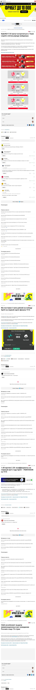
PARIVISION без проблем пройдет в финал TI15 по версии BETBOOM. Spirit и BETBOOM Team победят (17, 562)
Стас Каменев (6, 195)
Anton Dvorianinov (7, 184)
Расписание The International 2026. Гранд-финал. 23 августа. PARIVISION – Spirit (13, 248)
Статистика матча (17, 25)
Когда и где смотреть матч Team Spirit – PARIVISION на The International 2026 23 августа (15, 282)
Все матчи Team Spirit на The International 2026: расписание (10, 275)
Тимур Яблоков (7, 148)
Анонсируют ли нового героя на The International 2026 (9, 263)
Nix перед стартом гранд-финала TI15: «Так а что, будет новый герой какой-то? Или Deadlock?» (16, 230)
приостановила (14, 655)
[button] (34, 170)
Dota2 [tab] (3, 20)
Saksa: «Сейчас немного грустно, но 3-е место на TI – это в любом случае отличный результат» (16, 255)
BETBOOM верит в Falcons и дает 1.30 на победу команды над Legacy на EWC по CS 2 (14, 462)
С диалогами (32, 156)
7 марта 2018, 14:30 (6, 171)
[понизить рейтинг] (34, 174)
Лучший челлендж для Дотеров (9, 392)
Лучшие (7, 156)
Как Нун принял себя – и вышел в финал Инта (9, 346)
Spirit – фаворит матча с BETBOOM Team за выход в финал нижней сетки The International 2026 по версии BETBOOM (17, 420)
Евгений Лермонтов (7, 170)
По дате (2, 156)
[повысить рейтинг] (30, 174)
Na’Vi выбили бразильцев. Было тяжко (7, 52)
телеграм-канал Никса (7, 375)
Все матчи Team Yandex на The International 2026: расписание (10, 279)
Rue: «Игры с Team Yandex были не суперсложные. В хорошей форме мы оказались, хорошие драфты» (17, 251)
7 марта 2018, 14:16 (6, 178)
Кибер (2, 29)
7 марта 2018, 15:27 (6, 196)
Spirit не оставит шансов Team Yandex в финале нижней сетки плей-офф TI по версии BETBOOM (16, 415)
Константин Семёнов (8, 523)
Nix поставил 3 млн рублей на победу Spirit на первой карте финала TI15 (12, 577)
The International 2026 (4, 341)
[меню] (34, 4)
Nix (5, 335)
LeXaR (5, 202)
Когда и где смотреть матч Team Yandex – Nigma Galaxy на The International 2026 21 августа (15, 300)
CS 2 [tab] (0, 20)
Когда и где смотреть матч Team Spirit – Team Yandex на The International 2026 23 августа (15, 286)
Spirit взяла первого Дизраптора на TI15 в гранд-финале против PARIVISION (13, 234)
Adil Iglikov (6, 177)
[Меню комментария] (34, 170)
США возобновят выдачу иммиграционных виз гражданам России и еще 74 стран (14, 237)
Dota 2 (3, 29)
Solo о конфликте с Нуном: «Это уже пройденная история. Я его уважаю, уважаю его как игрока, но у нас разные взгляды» (17, 259)
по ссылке (16, 342)
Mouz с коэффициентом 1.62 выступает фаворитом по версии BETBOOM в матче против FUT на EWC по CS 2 (18, 459)
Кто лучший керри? (6, 132)
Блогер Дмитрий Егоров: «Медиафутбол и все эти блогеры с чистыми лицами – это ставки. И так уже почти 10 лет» (18, 475)
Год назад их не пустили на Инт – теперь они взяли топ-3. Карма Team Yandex (14, 344)
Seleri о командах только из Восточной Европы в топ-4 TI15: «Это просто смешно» (14, 241)
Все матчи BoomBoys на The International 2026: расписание (10, 289)
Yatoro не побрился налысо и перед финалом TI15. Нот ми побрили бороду (12, 244)
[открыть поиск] (29, 4)
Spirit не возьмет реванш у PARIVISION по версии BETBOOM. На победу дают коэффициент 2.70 (16, 466)
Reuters (5, 688)
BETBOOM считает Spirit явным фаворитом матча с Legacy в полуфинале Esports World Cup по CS (16, 443)
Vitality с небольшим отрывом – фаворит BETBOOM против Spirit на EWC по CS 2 (14, 454)
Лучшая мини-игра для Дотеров (9, 539)
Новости (6, 29)
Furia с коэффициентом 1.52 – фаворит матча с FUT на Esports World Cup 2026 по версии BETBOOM (16, 447)
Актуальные (11, 156)
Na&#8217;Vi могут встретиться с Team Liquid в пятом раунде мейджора (15, 29)
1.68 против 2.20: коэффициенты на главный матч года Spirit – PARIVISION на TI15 (13, 412)
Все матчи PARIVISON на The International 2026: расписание (10, 272)
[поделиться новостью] (34, 31)
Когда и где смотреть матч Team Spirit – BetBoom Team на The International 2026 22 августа (15, 293)
